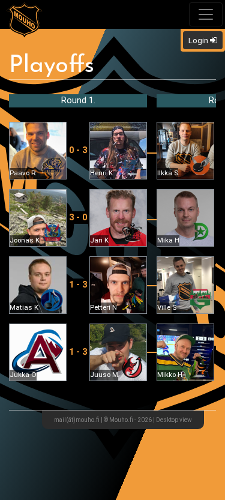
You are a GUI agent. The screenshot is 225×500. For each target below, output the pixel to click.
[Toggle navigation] (206, 14)
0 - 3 (78, 150)
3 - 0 (78, 217)
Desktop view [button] (174, 420)
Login (199, 40)
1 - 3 (78, 285)
